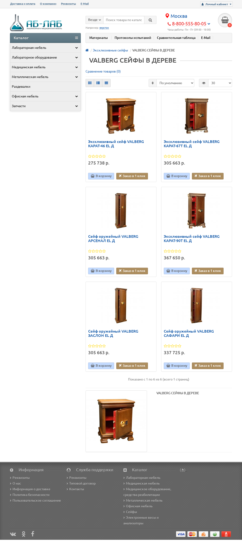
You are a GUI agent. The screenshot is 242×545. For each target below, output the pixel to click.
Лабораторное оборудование (34, 57)
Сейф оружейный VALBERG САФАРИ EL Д (189, 333)
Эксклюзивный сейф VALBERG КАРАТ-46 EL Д (116, 144)
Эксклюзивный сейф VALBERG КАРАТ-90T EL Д (192, 238)
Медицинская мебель (28, 67)
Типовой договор (82, 483)
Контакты (76, 489)
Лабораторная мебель (29, 48)
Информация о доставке (31, 489)
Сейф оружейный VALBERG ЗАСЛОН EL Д (113, 333)
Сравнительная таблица (176, 38)
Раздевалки (21, 86)
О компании (48, 3)
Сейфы (131, 512)
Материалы (98, 38)
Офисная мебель (25, 96)
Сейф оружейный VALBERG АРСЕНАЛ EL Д (113, 238)
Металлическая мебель (30, 77)
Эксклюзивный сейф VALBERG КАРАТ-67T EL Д (192, 144)
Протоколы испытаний (133, 38)
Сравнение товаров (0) (103, 71)
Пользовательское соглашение (37, 500)
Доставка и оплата (22, 3)
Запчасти (19, 106)
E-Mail (85, 3)
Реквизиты (68, 3)
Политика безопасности (31, 495)
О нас (17, 483)
